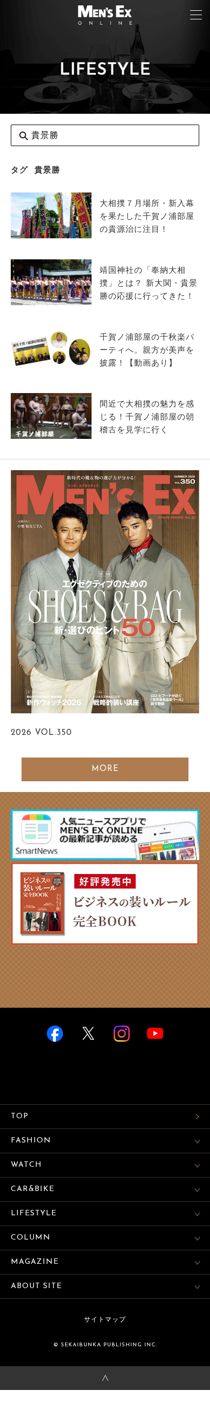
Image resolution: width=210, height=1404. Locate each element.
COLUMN (31, 1238)
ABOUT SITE (36, 1286)
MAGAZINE (35, 1262)
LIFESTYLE (34, 1213)
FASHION (31, 1141)
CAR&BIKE (32, 1189)
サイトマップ (105, 1320)
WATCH (26, 1165)
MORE (105, 769)
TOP (20, 1116)
